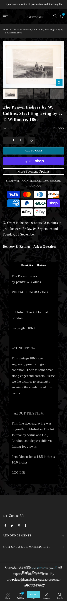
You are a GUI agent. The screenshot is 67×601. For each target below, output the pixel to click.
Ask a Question (44, 246)
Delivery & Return (16, 246)
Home (5, 29)
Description (27, 265)
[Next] (59, 64)
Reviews (41, 265)
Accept (33, 594)
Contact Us (16, 515)
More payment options (33, 171)
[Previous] (7, 64)
